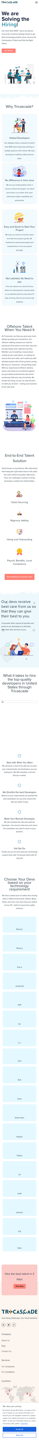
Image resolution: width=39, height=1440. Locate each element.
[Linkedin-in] (3, 1325)
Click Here (24, 1423)
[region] (19, 1421)
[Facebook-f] (14, 1325)
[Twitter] (9, 1325)
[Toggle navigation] (36, 2)
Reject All (19, 1435)
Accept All (19, 1429)
